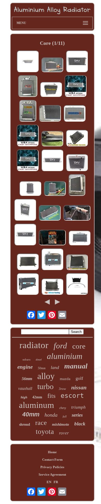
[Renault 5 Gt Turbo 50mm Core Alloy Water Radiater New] (50, 114)
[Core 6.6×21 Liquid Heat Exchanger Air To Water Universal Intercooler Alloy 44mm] (52, 160)
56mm (27, 378)
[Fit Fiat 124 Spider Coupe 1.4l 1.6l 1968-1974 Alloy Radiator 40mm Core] (52, 287)
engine (25, 367)
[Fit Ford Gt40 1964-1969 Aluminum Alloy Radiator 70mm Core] (50, 213)
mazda (65, 379)
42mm (37, 397)
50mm (42, 368)
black (79, 423)
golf (79, 378)
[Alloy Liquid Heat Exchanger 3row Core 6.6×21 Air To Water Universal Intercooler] (28, 136)
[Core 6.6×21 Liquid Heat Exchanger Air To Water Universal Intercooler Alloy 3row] (25, 235)
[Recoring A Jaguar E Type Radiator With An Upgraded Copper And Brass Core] (76, 213)
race (41, 422)
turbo (45, 386)
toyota (45, 431)
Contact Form (52, 459)
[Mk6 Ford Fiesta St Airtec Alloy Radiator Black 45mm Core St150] (52, 139)
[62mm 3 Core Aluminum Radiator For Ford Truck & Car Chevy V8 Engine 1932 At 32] (27, 86)
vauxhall (25, 388)
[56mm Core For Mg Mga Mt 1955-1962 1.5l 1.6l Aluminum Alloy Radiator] (52, 259)
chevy (62, 408)
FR (56, 482)
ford (60, 345)
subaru (27, 359)
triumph (78, 407)
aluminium (64, 356)
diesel (39, 359)
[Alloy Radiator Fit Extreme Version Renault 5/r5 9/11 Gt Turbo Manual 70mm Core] (51, 90)
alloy (46, 376)
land (55, 367)
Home (52, 452)
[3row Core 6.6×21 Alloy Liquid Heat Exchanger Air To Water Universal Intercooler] (28, 160)
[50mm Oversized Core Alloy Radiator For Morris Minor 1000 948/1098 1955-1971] (79, 238)
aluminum (36, 405)
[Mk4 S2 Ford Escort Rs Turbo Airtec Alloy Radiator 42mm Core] (28, 61)
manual (76, 366)
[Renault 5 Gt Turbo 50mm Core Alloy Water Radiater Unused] (77, 185)
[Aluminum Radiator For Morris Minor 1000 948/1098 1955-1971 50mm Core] (52, 65)
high (24, 397)
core (78, 346)
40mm (30, 414)
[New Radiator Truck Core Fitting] (52, 238)
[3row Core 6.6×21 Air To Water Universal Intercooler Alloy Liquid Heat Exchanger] (76, 86)
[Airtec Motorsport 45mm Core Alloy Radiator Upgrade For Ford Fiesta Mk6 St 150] (77, 284)
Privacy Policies (52, 467)
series (77, 415)
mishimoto (60, 424)
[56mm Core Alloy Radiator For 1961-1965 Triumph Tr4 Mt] (30, 189)
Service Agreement (52, 474)
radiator (33, 345)
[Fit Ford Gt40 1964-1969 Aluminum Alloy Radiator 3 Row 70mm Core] (28, 284)
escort (72, 395)
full (65, 416)
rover (64, 433)
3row (62, 389)
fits (51, 395)
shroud (24, 424)
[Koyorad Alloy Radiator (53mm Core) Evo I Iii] (74, 114)
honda (51, 415)
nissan (78, 387)
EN (49, 482)
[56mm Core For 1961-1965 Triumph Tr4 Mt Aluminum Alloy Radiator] (55, 189)
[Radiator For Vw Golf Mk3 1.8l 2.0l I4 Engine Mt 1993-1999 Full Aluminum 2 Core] (77, 61)
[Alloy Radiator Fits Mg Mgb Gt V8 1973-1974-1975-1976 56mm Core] (77, 262)
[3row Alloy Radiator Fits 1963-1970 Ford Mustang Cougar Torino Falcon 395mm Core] (77, 163)
